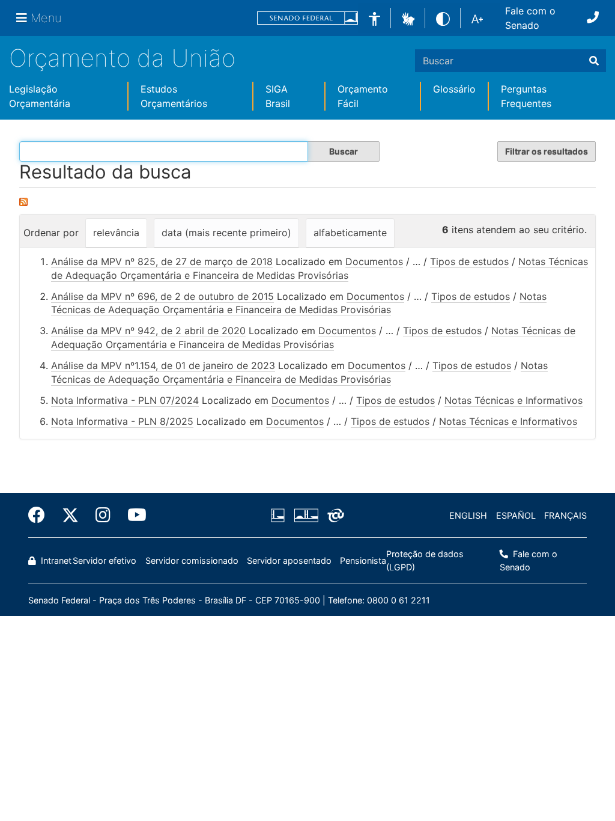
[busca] (594, 61)
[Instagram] (103, 515)
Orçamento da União (122, 58)
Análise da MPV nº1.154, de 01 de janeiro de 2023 (163, 365)
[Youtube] (133, 515)
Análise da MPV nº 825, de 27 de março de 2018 (162, 261)
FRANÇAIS (565, 515)
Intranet (54, 560)
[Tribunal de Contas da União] (333, 515)
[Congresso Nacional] (306, 515)
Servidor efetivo (104, 560)
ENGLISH (468, 515)
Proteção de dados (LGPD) (425, 560)
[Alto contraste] (443, 17)
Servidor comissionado (191, 560)
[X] (70, 515)
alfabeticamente (350, 233)
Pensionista (363, 560)
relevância (116, 233)
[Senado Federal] (307, 18)
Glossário (454, 89)
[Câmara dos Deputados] (280, 515)
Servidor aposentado (289, 560)
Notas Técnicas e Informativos (513, 400)
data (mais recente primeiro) (226, 233)
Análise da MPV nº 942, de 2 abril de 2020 (148, 331)
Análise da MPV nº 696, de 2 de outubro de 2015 (162, 296)
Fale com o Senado (530, 18)
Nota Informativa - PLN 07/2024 (125, 400)
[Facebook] (40, 515)
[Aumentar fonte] (477, 18)
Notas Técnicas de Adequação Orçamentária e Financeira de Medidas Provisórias (299, 303)
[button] (408, 17)
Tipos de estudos (469, 261)
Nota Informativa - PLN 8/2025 (122, 421)
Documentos (374, 261)
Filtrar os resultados (546, 151)
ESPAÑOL (516, 515)
